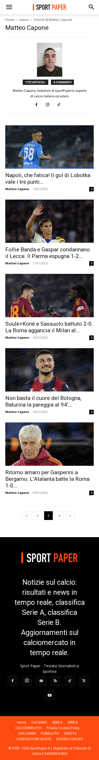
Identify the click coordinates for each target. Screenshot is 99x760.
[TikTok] (60, 105)
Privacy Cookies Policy (62, 728)
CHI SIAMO (39, 722)
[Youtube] (49, 695)
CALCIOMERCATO (28, 728)
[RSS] (55, 681)
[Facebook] (38, 105)
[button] (9, 7)
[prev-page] (26, 515)
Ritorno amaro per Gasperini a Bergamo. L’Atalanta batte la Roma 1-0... (47, 479)
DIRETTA (70, 733)
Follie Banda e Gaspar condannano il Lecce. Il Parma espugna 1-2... (47, 252)
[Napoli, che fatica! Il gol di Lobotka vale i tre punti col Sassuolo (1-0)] (49, 147)
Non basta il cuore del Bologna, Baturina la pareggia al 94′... (43, 401)
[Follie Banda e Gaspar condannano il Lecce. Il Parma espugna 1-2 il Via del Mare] (49, 221)
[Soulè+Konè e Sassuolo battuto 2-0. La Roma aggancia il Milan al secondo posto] (49, 295)
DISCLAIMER (27, 733)
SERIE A (57, 722)
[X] (84, 681)
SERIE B (73, 722)
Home (10, 19)
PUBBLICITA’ (50, 733)
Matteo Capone (17, 189)
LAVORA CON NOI (69, 739)
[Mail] (41, 681)
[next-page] (70, 515)
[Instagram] (49, 105)
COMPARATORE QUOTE (33, 739)
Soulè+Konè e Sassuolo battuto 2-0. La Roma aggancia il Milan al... (49, 327)
